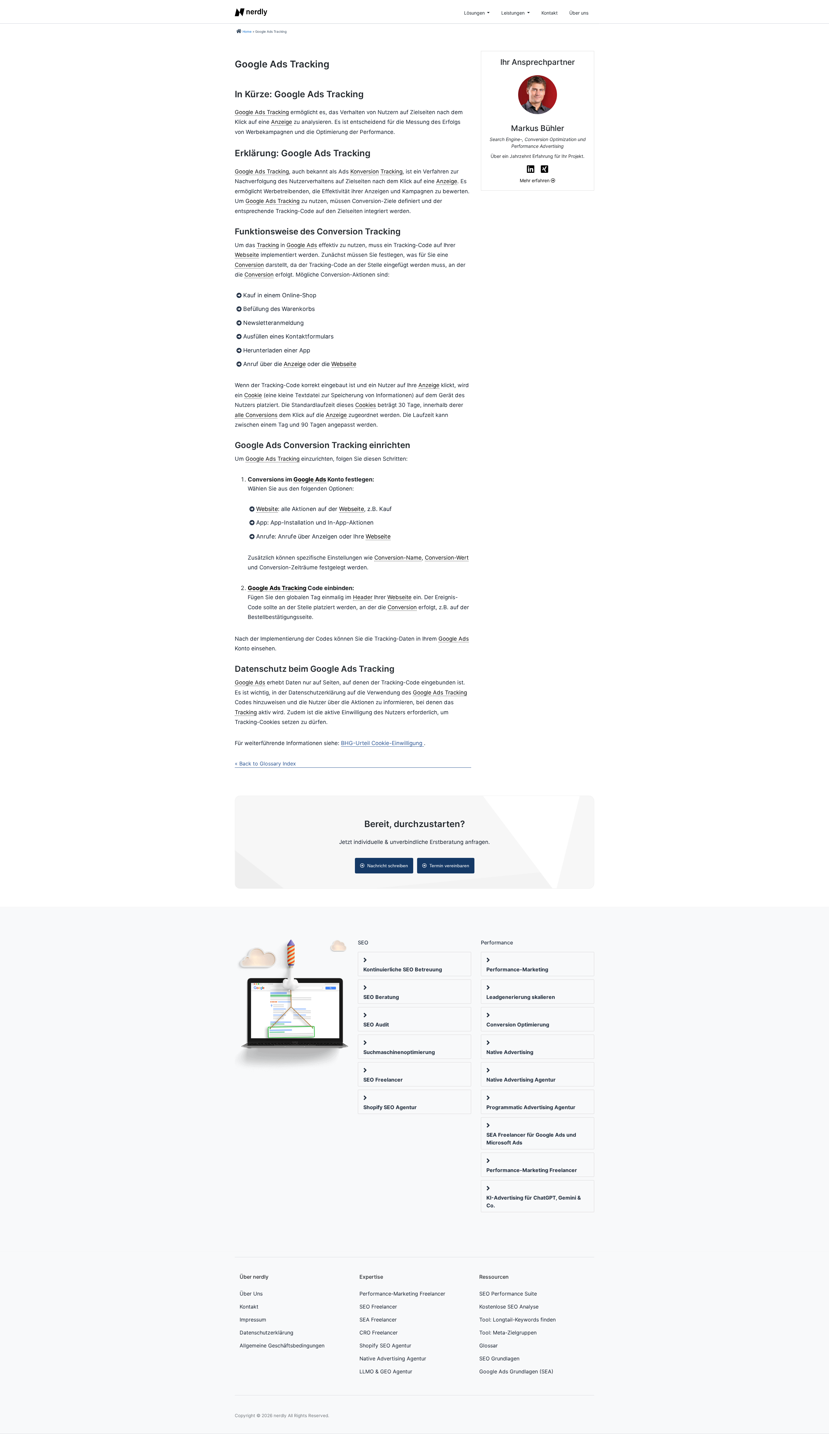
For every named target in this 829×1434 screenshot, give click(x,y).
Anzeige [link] (281, 122)
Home (247, 31)
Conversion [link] (249, 265)
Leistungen (513, 13)
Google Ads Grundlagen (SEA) (516, 1371)
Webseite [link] (247, 255)
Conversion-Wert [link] (447, 557)
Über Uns (251, 1293)
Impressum (253, 1319)
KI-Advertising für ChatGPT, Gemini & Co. (533, 1201)
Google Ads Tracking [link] (262, 112)
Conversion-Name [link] (398, 557)
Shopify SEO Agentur (390, 1107)
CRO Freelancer (378, 1332)
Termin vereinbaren (449, 865)
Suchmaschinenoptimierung (399, 1052)
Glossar (488, 1345)
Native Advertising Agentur (521, 1079)
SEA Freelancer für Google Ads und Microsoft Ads (531, 1139)
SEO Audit (376, 1024)
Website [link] (267, 508)
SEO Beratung (381, 997)
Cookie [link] (253, 395)
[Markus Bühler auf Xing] (544, 169)
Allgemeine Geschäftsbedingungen (282, 1345)
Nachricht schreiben (387, 865)
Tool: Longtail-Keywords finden (517, 1319)
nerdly (280, 1415)
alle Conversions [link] (256, 415)
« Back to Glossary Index (265, 763)
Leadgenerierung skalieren (520, 997)
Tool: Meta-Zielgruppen (508, 1332)
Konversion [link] (364, 171)
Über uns (578, 13)
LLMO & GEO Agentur (385, 1371)
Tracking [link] (391, 171)
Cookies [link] (365, 405)
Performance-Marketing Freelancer (531, 1170)
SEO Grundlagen (499, 1358)
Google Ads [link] (302, 245)
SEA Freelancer (378, 1319)
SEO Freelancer (383, 1079)
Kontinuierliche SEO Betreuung (402, 969)
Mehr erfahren (535, 180)
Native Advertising (509, 1052)
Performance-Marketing (517, 969)
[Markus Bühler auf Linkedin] (530, 169)
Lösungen (475, 13)
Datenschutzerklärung (266, 1332)
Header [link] (362, 597)
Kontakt (549, 13)
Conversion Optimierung (517, 1024)
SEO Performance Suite (508, 1293)
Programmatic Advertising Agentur (530, 1107)
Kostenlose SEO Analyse (509, 1306)
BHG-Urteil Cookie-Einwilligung (381, 743)
